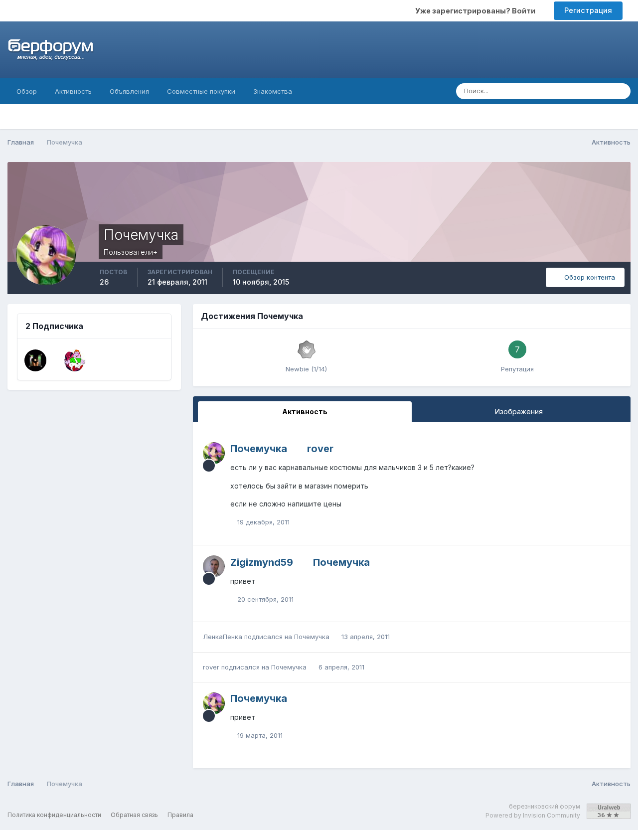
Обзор (26, 91)
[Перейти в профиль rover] (75, 360)
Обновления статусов (563, 91)
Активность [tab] (304, 411)
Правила (180, 815)
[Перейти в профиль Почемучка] (214, 453)
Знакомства (272, 91)
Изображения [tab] (519, 411)
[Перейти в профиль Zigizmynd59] (214, 566)
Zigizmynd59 (261, 562)
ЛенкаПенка (222, 637)
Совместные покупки (201, 91)
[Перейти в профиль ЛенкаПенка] (35, 360)
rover (320, 449)
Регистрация (588, 10)
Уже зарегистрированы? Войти (476, 10)
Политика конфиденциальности (54, 815)
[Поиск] (620, 91)
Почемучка (258, 449)
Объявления (129, 91)
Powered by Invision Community (532, 815)
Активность (73, 91)
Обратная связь (134, 815)
